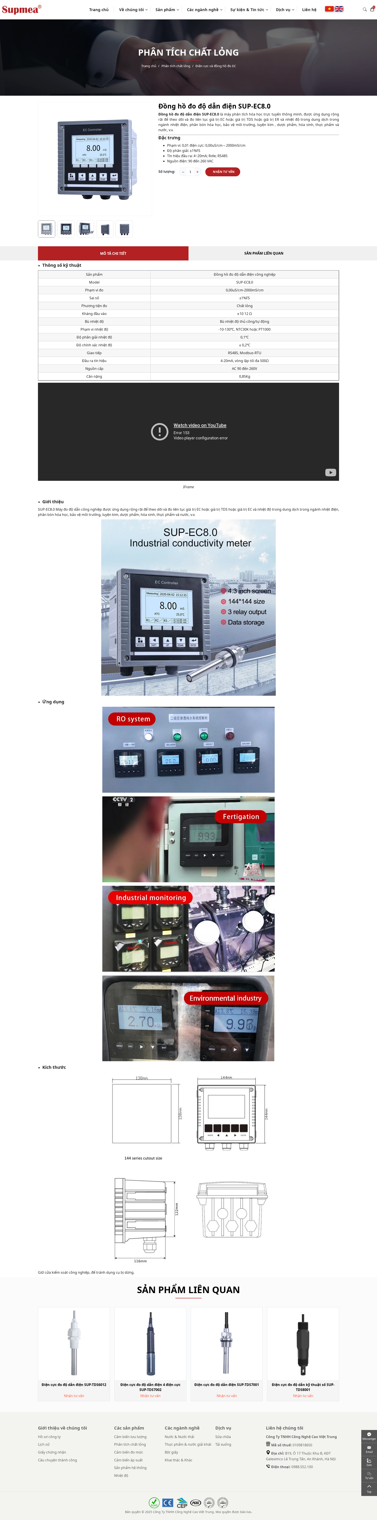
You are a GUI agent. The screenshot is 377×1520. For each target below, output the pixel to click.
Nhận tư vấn (224, 172)
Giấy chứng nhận (52, 1452)
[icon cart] (372, 9)
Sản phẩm (165, 9)
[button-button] (44, 161)
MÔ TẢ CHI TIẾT (113, 253)
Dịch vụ (283, 9)
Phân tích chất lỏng (175, 66)
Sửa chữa (223, 1436)
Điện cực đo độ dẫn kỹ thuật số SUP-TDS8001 (303, 1387)
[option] (95, 159)
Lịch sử (44, 1444)
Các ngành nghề (203, 9)
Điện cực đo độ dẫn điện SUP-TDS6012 (74, 1384)
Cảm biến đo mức (128, 1452)
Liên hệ (309, 9)
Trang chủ (99, 9)
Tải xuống (223, 1444)
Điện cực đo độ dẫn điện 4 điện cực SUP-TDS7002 (150, 1387)
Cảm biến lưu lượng (130, 1436)
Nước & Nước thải (179, 1436)
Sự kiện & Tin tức (247, 9)
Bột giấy (171, 1452)
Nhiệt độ (121, 1475)
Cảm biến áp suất (128, 1460)
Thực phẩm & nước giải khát (188, 1444)
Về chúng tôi (131, 9)
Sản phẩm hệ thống (130, 1467)
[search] (364, 10)
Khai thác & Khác (178, 1460)
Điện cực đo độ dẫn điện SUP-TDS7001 (226, 1384)
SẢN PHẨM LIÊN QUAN (263, 253)
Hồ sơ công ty (49, 1436)
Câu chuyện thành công (57, 1460)
